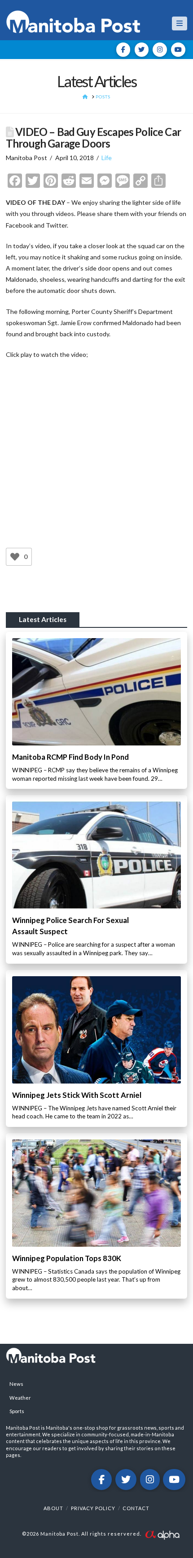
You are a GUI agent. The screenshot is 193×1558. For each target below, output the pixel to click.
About (53, 1508)
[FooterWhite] (162, 1534)
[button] (179, 23)
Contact (136, 1508)
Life (106, 157)
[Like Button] (15, 556)
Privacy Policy (93, 1508)
